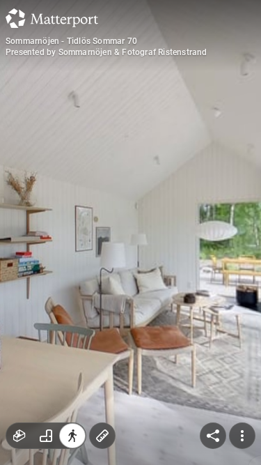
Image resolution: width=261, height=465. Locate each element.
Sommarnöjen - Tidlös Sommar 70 (71, 41)
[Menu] (242, 435)
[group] (46, 435)
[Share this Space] (213, 435)
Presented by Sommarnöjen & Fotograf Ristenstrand (106, 52)
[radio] (19, 435)
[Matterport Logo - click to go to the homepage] (52, 18)
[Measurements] (102, 435)
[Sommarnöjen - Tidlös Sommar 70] (130, 232)
